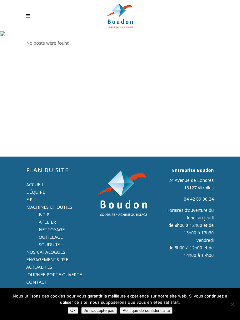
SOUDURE (49, 245)
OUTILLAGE (51, 237)
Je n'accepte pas (99, 310)
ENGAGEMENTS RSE (47, 259)
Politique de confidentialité (146, 310)
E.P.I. (31, 199)
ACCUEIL (35, 185)
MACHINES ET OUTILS (49, 207)
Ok (73, 310)
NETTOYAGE (52, 229)
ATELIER (47, 222)
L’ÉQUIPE (35, 192)
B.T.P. (44, 215)
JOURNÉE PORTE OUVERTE (54, 275)
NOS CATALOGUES (45, 252)
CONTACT (36, 282)
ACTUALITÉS (39, 267)
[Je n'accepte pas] (232, 304)
